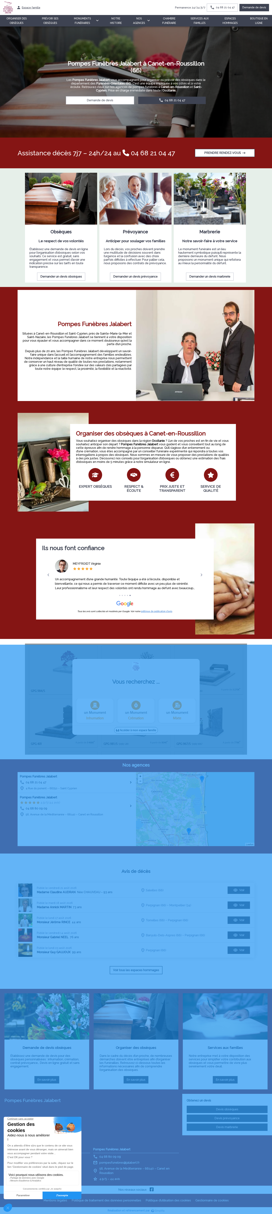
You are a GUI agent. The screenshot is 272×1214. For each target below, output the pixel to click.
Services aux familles (225, 1048)
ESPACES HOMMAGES (230, 20)
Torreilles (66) (155, 920)
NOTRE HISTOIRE (116, 20)
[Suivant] (201, 575)
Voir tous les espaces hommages (136, 970)
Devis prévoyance (227, 1118)
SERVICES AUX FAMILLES (200, 20)
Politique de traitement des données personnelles (106, 1200)
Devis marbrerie (227, 1127)
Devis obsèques (227, 1109)
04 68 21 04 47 (152, 153)
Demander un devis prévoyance (135, 276)
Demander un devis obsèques (61, 276)
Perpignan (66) (156, 905)
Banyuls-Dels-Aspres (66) (164, 935)
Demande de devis (254, 7)
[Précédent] (48, 575)
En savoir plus (48, 1080)
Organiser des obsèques (136, 1048)
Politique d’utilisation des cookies (168, 1200)
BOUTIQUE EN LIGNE (259, 20)
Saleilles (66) (155, 890)
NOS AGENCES (139, 20)
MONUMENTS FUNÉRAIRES (82, 20)
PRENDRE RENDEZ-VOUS (222, 153)
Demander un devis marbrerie (209, 276)
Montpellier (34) (180, 905)
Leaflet (249, 844)
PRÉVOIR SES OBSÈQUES (50, 20)
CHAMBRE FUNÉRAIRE (169, 20)
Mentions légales (55, 1200)
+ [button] (140, 776)
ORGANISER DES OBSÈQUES (16, 20)
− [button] (140, 781)
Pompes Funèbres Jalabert (38, 776)
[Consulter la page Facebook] (152, 1189)
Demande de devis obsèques (47, 1048)
